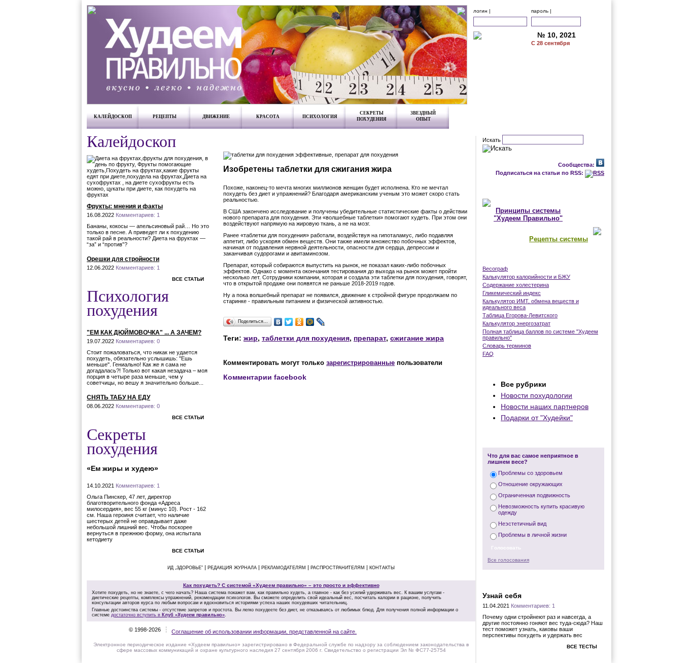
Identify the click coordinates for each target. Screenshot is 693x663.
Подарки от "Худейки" (537, 418)
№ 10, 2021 (556, 35)
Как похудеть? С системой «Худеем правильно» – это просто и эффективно (281, 585)
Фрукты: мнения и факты (125, 206)
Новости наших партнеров (544, 406)
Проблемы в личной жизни (532, 535)
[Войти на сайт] (594, 21)
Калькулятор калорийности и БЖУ (526, 277)
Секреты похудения (122, 441)
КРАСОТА (268, 116)
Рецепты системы (558, 239)
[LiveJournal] (321, 321)
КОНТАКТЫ (569, 89)
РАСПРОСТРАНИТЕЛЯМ (337, 567)
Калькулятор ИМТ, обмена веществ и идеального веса (530, 304)
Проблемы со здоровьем (530, 473)
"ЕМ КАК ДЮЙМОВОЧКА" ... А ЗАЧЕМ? (144, 332)
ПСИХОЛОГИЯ (319, 116)
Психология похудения (128, 302)
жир (251, 338)
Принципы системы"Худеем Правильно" (528, 214)
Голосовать (506, 547)
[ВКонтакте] (278, 321)
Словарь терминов (506, 346)
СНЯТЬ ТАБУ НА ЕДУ (118, 397)
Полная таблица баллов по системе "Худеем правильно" (540, 334)
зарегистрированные (360, 362)
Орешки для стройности (123, 259)
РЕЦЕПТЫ (165, 116)
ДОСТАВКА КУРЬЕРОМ (569, 67)
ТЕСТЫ (543, 580)
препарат (370, 338)
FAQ (488, 354)
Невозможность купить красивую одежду (541, 509)
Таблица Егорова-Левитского (520, 315)
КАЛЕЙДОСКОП (113, 116)
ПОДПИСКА (569, 57)
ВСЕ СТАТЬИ (188, 279)
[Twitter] (289, 321)
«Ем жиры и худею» (122, 468)
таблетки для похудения (306, 338)
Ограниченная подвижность (534, 495)
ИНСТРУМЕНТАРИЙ (543, 258)
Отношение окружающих (530, 484)
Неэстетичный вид (522, 524)
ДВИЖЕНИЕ (216, 116)
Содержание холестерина (515, 285)
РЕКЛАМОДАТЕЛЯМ (569, 78)
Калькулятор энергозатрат (516, 323)
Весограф (495, 269)
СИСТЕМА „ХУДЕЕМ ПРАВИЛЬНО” (543, 188)
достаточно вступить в (168, 614)
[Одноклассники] (299, 321)
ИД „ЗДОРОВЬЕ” (185, 567)
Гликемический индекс (511, 293)
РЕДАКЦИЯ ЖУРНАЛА (232, 567)
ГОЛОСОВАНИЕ (544, 437)
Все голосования (508, 560)
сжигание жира (417, 338)
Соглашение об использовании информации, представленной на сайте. (264, 632)
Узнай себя (502, 596)
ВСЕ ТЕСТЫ (582, 646)
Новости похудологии (536, 395)
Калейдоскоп (131, 141)
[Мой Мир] (310, 321)
